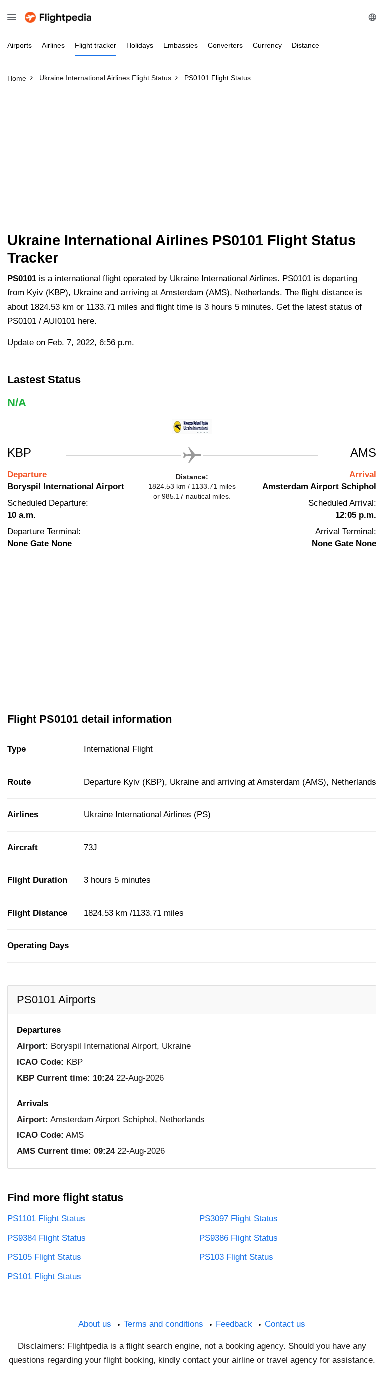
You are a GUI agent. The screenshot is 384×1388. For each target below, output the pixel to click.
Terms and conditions (164, 1324)
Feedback (234, 1324)
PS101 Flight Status (45, 1276)
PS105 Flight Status (45, 1257)
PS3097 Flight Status (239, 1218)
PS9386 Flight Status (239, 1238)
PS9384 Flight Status (47, 1238)
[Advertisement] (192, 162)
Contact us (285, 1324)
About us (95, 1324)
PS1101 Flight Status (47, 1218)
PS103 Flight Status (237, 1257)
